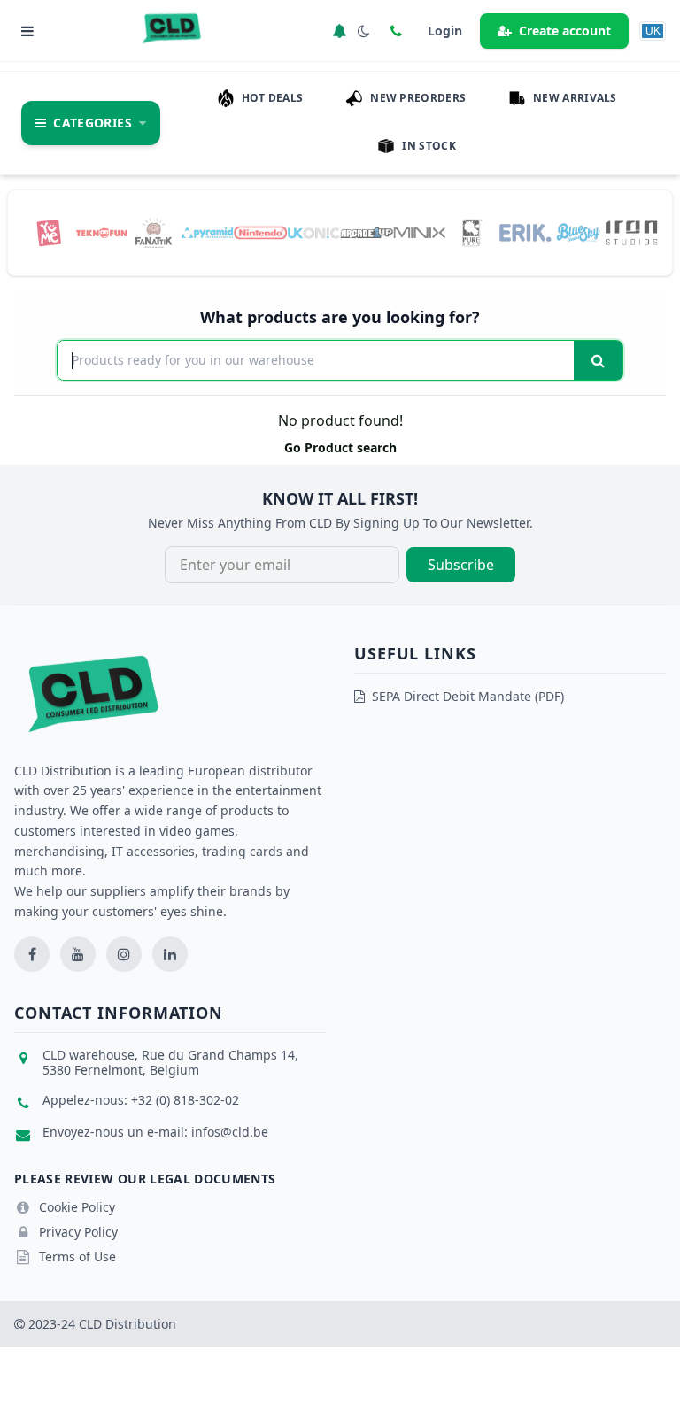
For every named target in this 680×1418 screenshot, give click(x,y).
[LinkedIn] (170, 954)
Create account (565, 30)
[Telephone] (396, 31)
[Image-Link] (48, 232)
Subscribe (461, 564)
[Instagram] (124, 954)
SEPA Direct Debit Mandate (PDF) (468, 696)
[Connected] (339, 31)
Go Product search (340, 447)
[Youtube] (78, 954)
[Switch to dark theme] (364, 31)
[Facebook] (32, 954)
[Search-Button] (598, 360)
